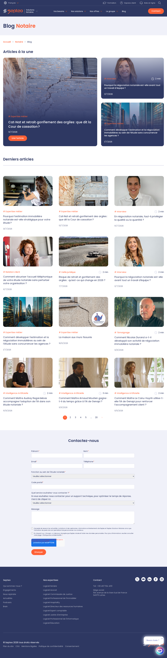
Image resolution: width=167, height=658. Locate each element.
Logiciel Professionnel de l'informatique (61, 619)
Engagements (9, 590)
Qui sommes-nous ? (12, 586)
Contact (155, 11)
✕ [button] (162, 639)
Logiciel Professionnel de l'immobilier (59, 598)
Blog (124, 11)
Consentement (72, 646)
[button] (11, 3)
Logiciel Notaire (50, 586)
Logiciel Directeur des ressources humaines (63, 606)
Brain (5, 606)
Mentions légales (29, 646)
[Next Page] (101, 417)
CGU (18, 646)
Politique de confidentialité (51, 646)
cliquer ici (45, 499)
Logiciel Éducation (51, 623)
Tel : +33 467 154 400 (102, 586)
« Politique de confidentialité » (52, 535)
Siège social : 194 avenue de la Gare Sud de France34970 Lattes (110, 592)
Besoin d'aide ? (153, 640)
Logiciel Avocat (50, 590)
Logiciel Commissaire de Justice (57, 594)
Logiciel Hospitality (51, 602)
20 (96, 417)
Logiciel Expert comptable (55, 610)
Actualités (7, 598)
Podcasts (7, 602)
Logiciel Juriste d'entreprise (55, 615)
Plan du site (8, 646)
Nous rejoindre (9, 594)
